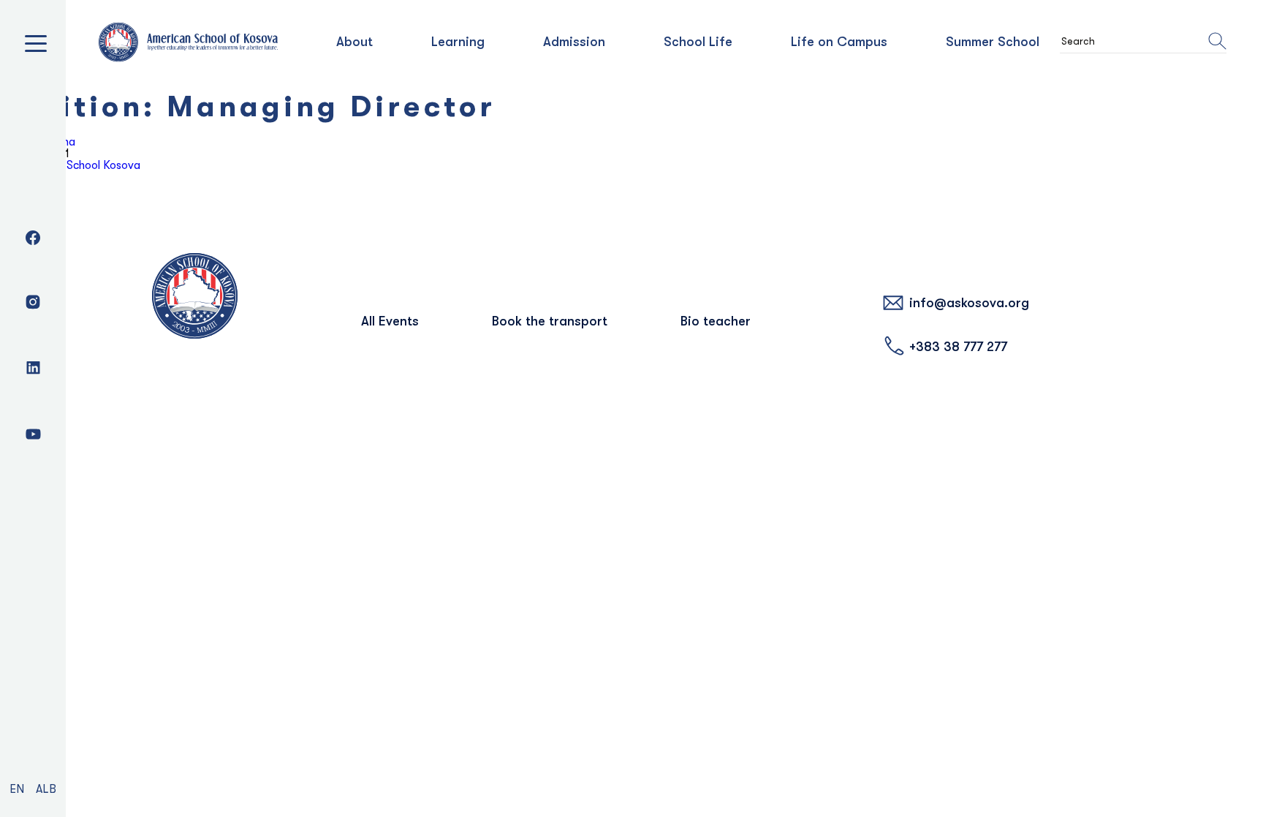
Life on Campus (839, 41)
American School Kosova (78, 165)
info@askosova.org (969, 302)
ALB (46, 789)
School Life (698, 41)
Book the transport (549, 321)
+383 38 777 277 (958, 346)
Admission (574, 41)
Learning (458, 41)
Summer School (992, 41)
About (354, 41)
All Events (390, 321)
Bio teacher (715, 321)
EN (17, 789)
